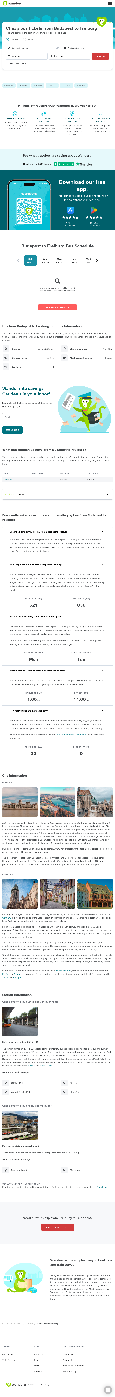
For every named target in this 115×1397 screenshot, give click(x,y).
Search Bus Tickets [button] (57, 1227)
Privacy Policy (69, 1371)
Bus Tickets (7, 1323)
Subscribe (12, 430)
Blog (36, 1360)
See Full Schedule (57, 307)
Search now (102, 1187)
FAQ (52, 85)
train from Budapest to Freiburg (71, 734)
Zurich (5, 977)
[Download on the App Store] (70, 210)
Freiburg (31, 1323)
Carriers (38, 85)
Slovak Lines (46, 1065)
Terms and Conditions (73, 1365)
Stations (81, 85)
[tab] (14, 41)
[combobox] (29, 48)
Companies (68, 1360)
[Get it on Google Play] (94, 210)
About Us (38, 1354)
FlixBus (8, 479)
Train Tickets (8, 1360)
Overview (23, 85)
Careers (38, 1371)
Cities (67, 85)
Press (36, 1365)
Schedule (9, 85)
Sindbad (18, 974)
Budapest (17, 977)
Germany (6, 917)
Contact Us (68, 1354)
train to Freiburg (63, 970)
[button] (110, 3)
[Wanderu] (12, 3)
